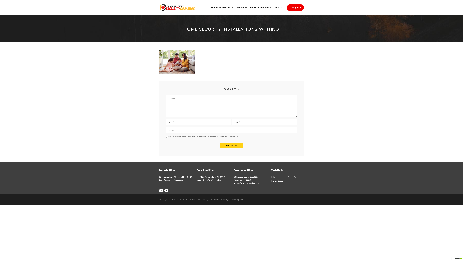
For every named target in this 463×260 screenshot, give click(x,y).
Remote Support (277, 181)
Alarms (240, 7)
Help (273, 177)
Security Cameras (220, 7)
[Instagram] (161, 190)
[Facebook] (166, 190)
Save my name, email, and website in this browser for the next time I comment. (203, 136)
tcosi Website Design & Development (226, 199)
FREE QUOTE (295, 7)
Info (277, 7)
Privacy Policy (293, 177)
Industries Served (259, 7)
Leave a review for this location (209, 180)
